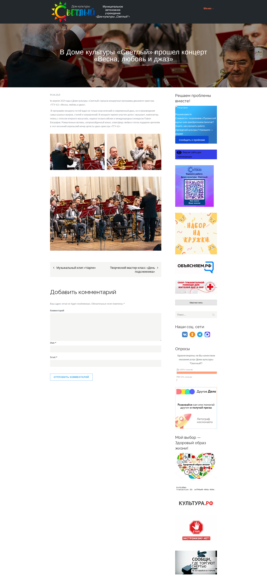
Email (53, 357)
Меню (208, 8)
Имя (53, 342)
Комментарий (57, 310)
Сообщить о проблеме (192, 140)
